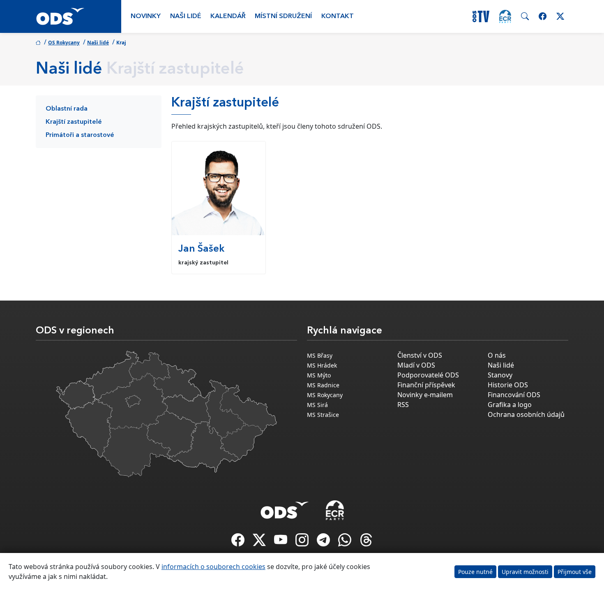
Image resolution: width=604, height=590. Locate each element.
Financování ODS (514, 394)
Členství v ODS (419, 355)
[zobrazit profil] (218, 188)
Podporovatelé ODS (428, 374)
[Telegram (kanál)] (324, 542)
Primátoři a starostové (80, 135)
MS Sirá (317, 405)
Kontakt (337, 16)
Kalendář (228, 16)
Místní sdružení (283, 16)
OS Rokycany (64, 42)
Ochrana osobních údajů (526, 414)
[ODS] (284, 508)
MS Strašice (323, 415)
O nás (497, 355)
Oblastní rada (67, 109)
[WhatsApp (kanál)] (345, 542)
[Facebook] (238, 542)
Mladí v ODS (416, 365)
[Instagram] (302, 542)
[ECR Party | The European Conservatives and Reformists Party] (505, 16)
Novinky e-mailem (425, 394)
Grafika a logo (510, 404)
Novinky (146, 16)
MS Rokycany (325, 395)
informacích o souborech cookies (213, 566)
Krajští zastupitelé (74, 122)
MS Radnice (323, 385)
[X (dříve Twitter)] (260, 542)
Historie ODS (508, 384)
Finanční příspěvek (426, 384)
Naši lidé (185, 16)
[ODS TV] (281, 542)
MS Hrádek (322, 365)
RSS (403, 404)
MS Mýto (319, 375)
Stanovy (500, 374)
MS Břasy (319, 355)
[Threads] (366, 542)
